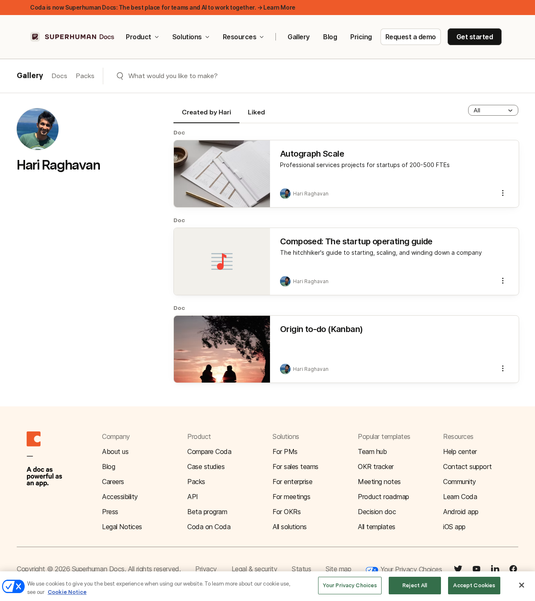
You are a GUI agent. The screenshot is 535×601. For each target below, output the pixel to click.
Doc (179, 132)
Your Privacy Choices (410, 569)
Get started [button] (474, 37)
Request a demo (410, 37)
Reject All (415, 585)
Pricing (361, 37)
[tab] (206, 115)
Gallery (299, 37)
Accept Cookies (474, 585)
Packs (85, 76)
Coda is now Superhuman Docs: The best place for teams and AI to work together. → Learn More (163, 7)
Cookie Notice (67, 592)
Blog (330, 37)
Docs (59, 76)
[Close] (521, 585)
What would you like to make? (173, 76)
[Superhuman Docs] (72, 37)
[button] (493, 110)
